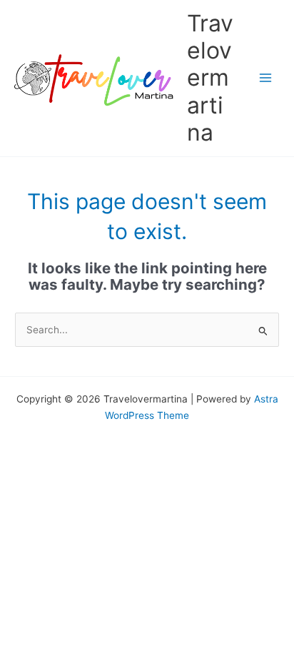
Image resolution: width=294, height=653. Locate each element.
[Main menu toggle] (265, 78)
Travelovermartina (210, 77)
